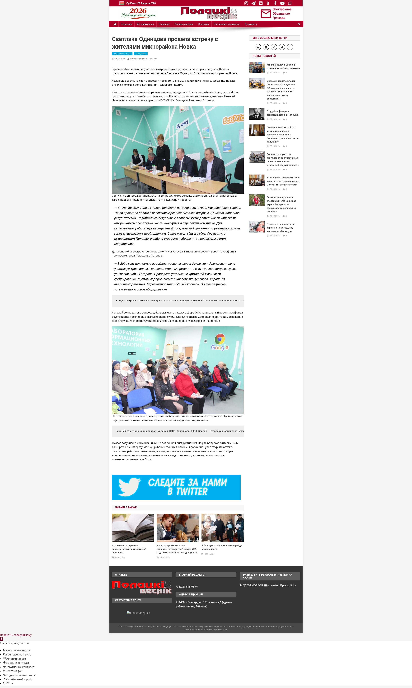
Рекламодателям (184, 24)
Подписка (164, 24)
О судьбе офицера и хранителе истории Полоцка (282, 113)
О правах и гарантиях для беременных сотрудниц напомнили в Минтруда (280, 227)
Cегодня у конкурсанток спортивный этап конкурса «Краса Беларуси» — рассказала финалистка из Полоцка (281, 204)
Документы (251, 24)
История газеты (145, 24)
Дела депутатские (122, 53)
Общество (141, 53)
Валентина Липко (138, 58)
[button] (1, 639)
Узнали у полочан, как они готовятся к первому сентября (283, 66)
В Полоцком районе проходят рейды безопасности (222, 547)
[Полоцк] (142, 587)
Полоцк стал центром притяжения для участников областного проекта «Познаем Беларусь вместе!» (283, 159)
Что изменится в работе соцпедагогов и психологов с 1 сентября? (129, 549)
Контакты (203, 24)
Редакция (126, 24)
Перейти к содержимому (16, 635)
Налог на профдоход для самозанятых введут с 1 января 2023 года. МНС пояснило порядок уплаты (177, 549)
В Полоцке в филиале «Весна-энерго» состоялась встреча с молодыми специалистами (283, 181)
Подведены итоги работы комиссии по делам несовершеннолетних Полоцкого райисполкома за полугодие (283, 134)
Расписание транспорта (226, 24)
